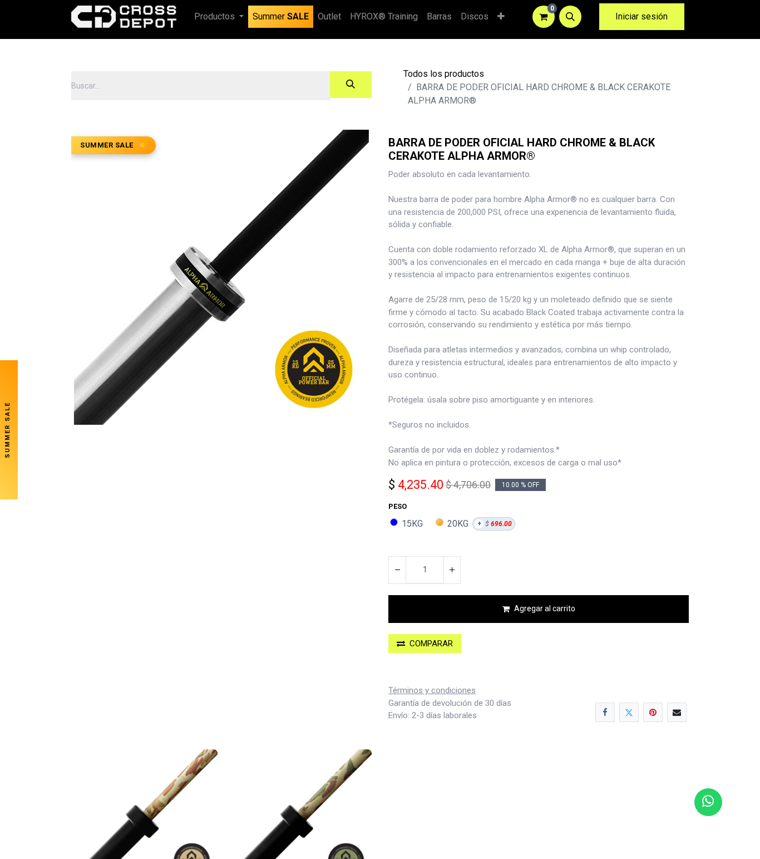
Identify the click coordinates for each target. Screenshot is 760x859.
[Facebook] (605, 712)
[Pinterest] (653, 712)
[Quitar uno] (397, 570)
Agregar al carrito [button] (544, 608)
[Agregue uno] (451, 570)
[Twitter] (629, 712)
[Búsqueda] (351, 84)
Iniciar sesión (641, 16)
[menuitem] (280, 17)
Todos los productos (443, 73)
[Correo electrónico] (677, 712)
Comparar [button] (431, 644)
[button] (570, 17)
